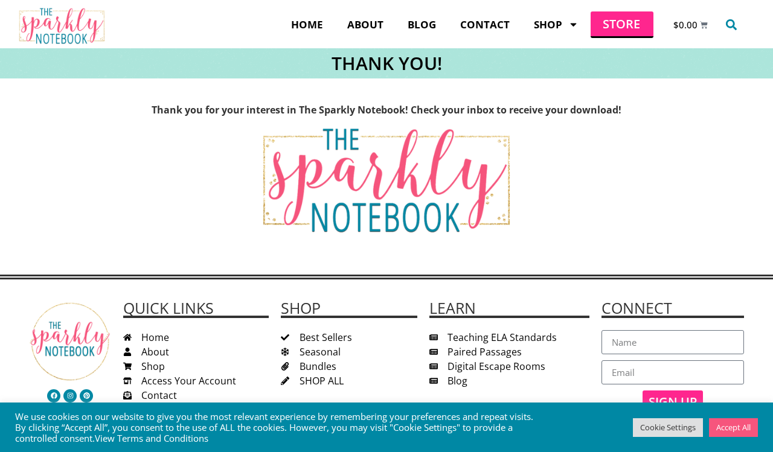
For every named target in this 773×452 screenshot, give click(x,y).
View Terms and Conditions (151, 438)
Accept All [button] (733, 427)
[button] (731, 24)
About (365, 24)
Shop (548, 24)
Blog (422, 24)
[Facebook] (53, 396)
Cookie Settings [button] (668, 427)
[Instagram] (70, 396)
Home (307, 24)
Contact (485, 24)
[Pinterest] (86, 396)
